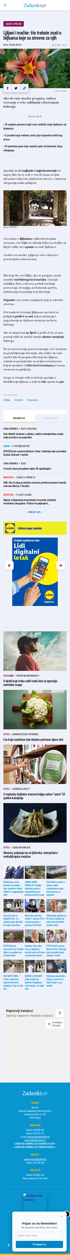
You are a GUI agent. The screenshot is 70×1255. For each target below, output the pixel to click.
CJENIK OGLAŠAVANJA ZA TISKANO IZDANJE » (35, 1146)
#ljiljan (7, 399)
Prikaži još (34, 512)
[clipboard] (24, 88)
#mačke (19, 399)
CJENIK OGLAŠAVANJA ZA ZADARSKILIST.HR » (35, 1143)
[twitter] (16, 88)
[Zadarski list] (35, 5)
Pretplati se (39, 1244)
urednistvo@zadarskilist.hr (35, 1159)
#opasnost (32, 399)
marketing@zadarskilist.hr (38, 1136)
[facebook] (7, 88)
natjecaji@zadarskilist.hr (35, 1140)
